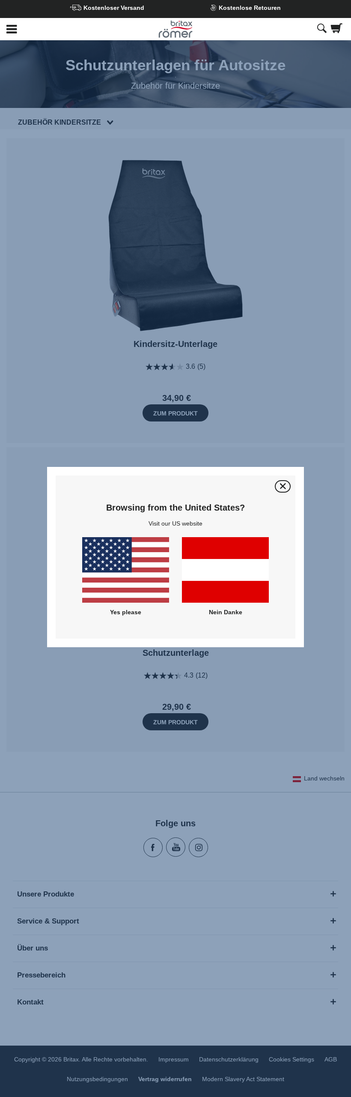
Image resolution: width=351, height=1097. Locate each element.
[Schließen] (283, 486)
